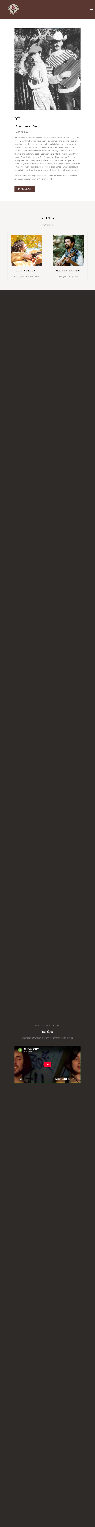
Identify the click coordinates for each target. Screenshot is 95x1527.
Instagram (24, 189)
